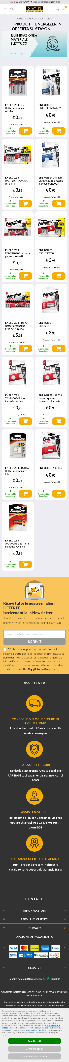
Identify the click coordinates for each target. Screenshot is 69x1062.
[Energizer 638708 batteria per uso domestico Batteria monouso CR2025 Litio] (51, 372)
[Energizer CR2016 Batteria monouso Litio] (18, 445)
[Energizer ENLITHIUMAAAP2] (51, 82)
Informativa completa (36, 1030)
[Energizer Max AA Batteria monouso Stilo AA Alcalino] (18, 300)
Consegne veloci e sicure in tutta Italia (35, 720)
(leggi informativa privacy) (43, 669)
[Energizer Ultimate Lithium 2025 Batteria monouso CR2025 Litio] (51, 155)
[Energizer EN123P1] (51, 300)
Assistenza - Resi (35, 812)
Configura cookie (35, 1048)
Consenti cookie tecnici (34, 1056)
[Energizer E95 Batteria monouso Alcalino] (18, 82)
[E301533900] (51, 227)
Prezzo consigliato (16, 124)
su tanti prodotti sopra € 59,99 (37, 2)
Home (19, 18)
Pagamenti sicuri (35, 765)
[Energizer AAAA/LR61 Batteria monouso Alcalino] (18, 517)
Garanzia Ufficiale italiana (35, 859)
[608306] (51, 445)
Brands (32, 18)
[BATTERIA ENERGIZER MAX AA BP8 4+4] (18, 155)
